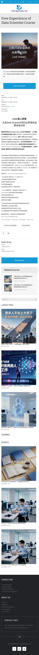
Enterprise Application (8, 589)
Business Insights (7, 584)
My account (30, 2)
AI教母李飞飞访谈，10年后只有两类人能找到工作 (16, 386)
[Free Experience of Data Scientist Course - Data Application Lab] (19, 8)
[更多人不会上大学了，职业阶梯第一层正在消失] (18, 326)
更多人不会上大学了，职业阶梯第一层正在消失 (15, 344)
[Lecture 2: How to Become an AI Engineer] (18, 546)
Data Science (7, 219)
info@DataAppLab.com (7, 251)
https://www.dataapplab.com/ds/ (17, 173)
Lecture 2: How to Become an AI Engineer (13, 565)
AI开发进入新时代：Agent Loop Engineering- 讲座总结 (17, 427)
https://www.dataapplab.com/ (9, 216)
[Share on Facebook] (3, 233)
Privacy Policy (5, 611)
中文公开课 (4, 111)
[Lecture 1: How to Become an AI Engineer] (18, 505)
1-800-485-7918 (5, 246)
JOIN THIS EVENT (19, 86)
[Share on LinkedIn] (8, 233)
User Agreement (6, 609)
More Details (19, 260)
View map (12, 106)
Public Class (30, 219)
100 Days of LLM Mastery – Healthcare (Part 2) (23, 286)
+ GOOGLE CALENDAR (10, 225)
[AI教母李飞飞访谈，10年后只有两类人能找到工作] (18, 367)
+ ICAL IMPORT (25, 225)
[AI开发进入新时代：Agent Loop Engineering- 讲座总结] (18, 409)
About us (4, 602)
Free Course (15, 219)
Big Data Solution (6, 587)
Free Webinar (22, 219)
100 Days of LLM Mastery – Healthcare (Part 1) (23, 277)
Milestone (4, 604)
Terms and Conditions (8, 607)
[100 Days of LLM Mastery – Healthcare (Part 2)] (18, 463)
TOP (19, 637)
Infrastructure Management (9, 591)
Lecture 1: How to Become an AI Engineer (13, 523)
